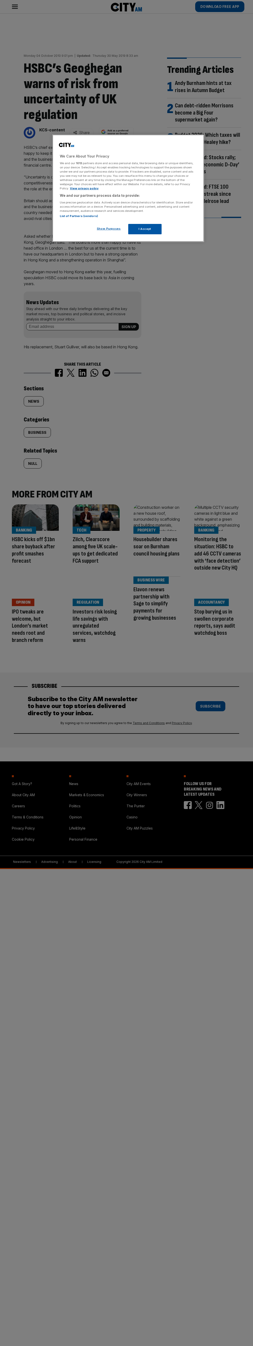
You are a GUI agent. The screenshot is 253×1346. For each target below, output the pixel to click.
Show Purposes (109, 228)
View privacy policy (84, 188)
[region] (128, 188)
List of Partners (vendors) (79, 216)
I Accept (145, 229)
